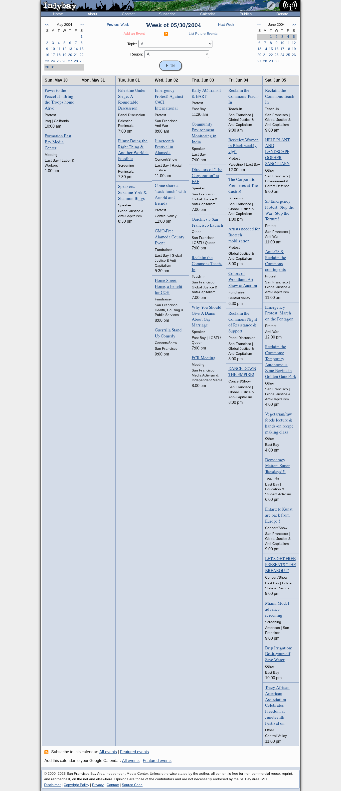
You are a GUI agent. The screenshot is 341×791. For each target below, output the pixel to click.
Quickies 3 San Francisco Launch (207, 222)
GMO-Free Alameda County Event (169, 237)
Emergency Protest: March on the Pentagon (279, 313)
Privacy (98, 785)
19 (64, 55)
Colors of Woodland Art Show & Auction (242, 279)
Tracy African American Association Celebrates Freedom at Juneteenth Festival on (277, 705)
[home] (87, 6)
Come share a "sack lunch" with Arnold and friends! (170, 194)
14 (76, 49)
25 (59, 61)
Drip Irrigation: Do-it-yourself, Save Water (278, 654)
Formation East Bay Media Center (58, 142)
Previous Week (118, 25)
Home (58, 14)
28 (76, 61)
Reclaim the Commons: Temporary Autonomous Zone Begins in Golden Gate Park (280, 361)
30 (47, 67)
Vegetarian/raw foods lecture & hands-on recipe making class (279, 423)
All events (108, 752)
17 (53, 55)
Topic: (132, 44)
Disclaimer (52, 785)
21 (76, 55)
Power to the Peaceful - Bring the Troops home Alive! (59, 99)
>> (82, 25)
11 (59, 49)
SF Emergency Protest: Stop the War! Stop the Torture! (279, 210)
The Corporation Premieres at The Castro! (243, 185)
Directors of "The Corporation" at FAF (207, 175)
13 (70, 49)
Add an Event (134, 34)
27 (70, 61)
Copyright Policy (76, 785)
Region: (136, 54)
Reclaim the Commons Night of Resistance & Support (242, 322)
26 (64, 61)
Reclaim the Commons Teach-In (207, 263)
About (92, 14)
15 (82, 49)
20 (70, 55)
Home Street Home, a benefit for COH (168, 286)
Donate (282, 14)
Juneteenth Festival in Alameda (164, 147)
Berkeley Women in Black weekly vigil (243, 146)
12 (64, 49)
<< (47, 25)
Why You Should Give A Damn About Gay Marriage (206, 316)
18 (59, 55)
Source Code (132, 785)
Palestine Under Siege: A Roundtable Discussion (132, 99)
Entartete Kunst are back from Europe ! (279, 515)
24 (53, 61)
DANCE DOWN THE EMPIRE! (242, 371)
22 (82, 55)
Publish (246, 14)
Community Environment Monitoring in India (204, 133)
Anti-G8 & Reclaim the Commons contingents (275, 260)
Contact (128, 14)
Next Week (226, 25)
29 (82, 61)
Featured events (134, 752)
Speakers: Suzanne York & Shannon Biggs (132, 192)
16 (47, 55)
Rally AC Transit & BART (206, 93)
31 (53, 67)
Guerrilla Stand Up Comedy (168, 333)
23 (47, 61)
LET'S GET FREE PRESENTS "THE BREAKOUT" (280, 564)
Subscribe (167, 14)
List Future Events (203, 34)
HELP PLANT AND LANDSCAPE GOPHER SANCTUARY (277, 151)
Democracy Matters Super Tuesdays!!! (277, 466)
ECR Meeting (203, 357)
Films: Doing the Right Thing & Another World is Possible (133, 149)
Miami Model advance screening (277, 609)
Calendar (207, 14)
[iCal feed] (47, 752)
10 (53, 49)
